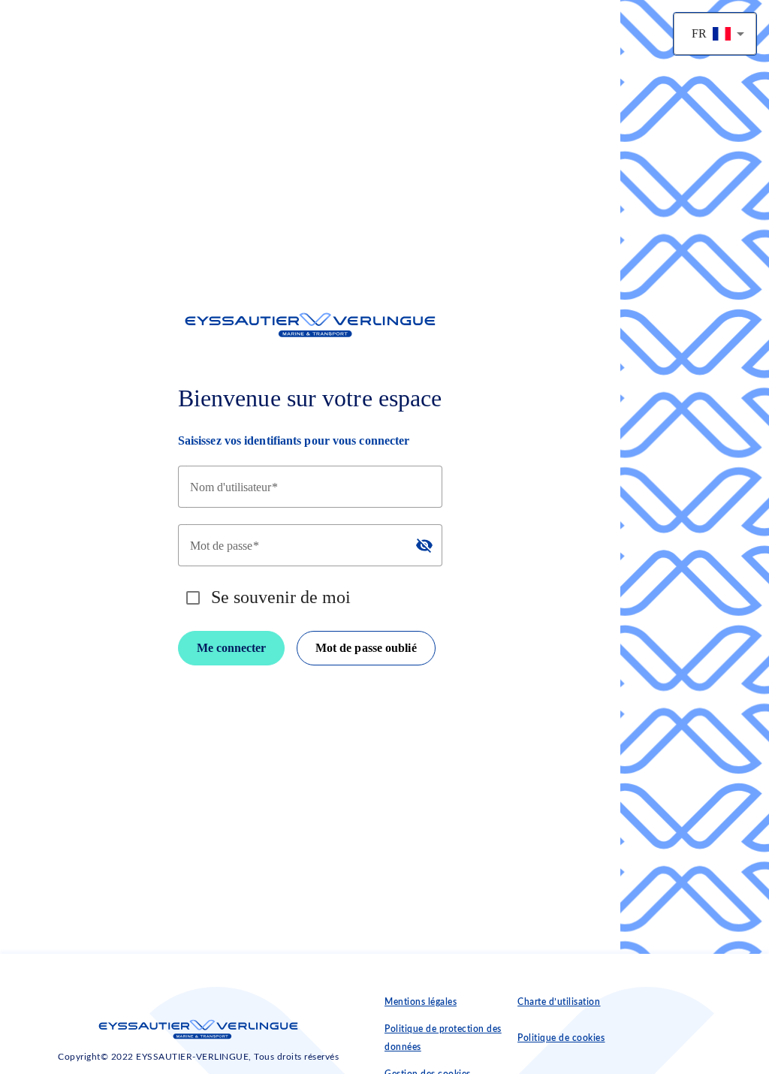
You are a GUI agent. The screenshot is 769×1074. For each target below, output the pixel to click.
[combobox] (715, 34)
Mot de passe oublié (366, 647)
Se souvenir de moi (281, 597)
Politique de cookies (561, 1037)
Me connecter (231, 647)
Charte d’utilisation (558, 1001)
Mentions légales (420, 1001)
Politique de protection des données (443, 1037)
